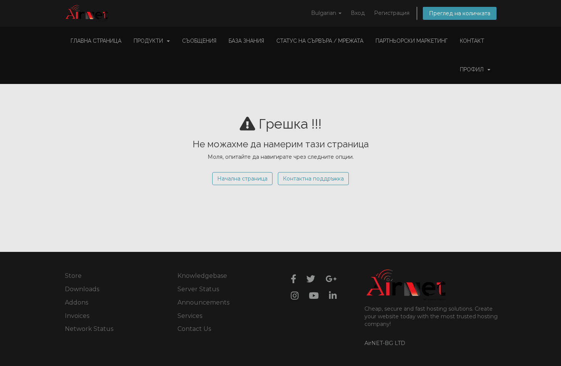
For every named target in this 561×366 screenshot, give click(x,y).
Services (189, 315)
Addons (76, 302)
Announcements (203, 302)
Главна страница (96, 41)
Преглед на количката (459, 13)
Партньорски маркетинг (412, 41)
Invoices (77, 315)
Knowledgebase (202, 275)
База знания (246, 41)
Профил (473, 69)
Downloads (82, 289)
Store (73, 275)
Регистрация (391, 13)
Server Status (198, 289)
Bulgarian (324, 13)
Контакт (472, 41)
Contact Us (194, 328)
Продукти (150, 41)
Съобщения (199, 41)
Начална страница (242, 178)
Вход (358, 13)
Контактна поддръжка (313, 178)
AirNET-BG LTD (384, 343)
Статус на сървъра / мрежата (319, 41)
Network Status (89, 328)
